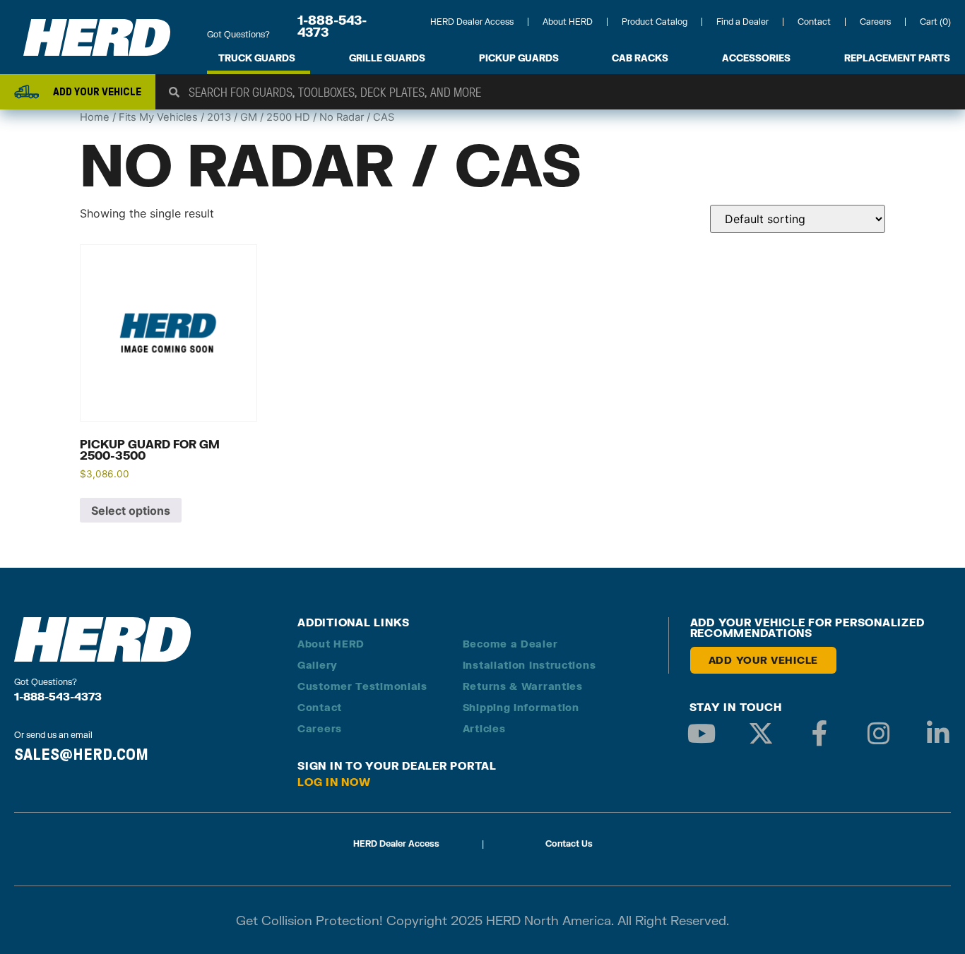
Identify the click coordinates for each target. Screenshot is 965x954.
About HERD (568, 21)
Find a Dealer (742, 21)
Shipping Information (521, 707)
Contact (814, 21)
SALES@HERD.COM (81, 754)
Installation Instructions (529, 665)
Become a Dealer (510, 644)
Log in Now (334, 781)
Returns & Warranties (523, 686)
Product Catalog (654, 21)
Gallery (317, 665)
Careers (875, 21)
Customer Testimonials (362, 686)
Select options (130, 510)
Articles (484, 728)
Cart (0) (935, 21)
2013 (219, 117)
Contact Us (569, 843)
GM (248, 117)
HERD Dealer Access (472, 21)
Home (94, 117)
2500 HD (288, 117)
